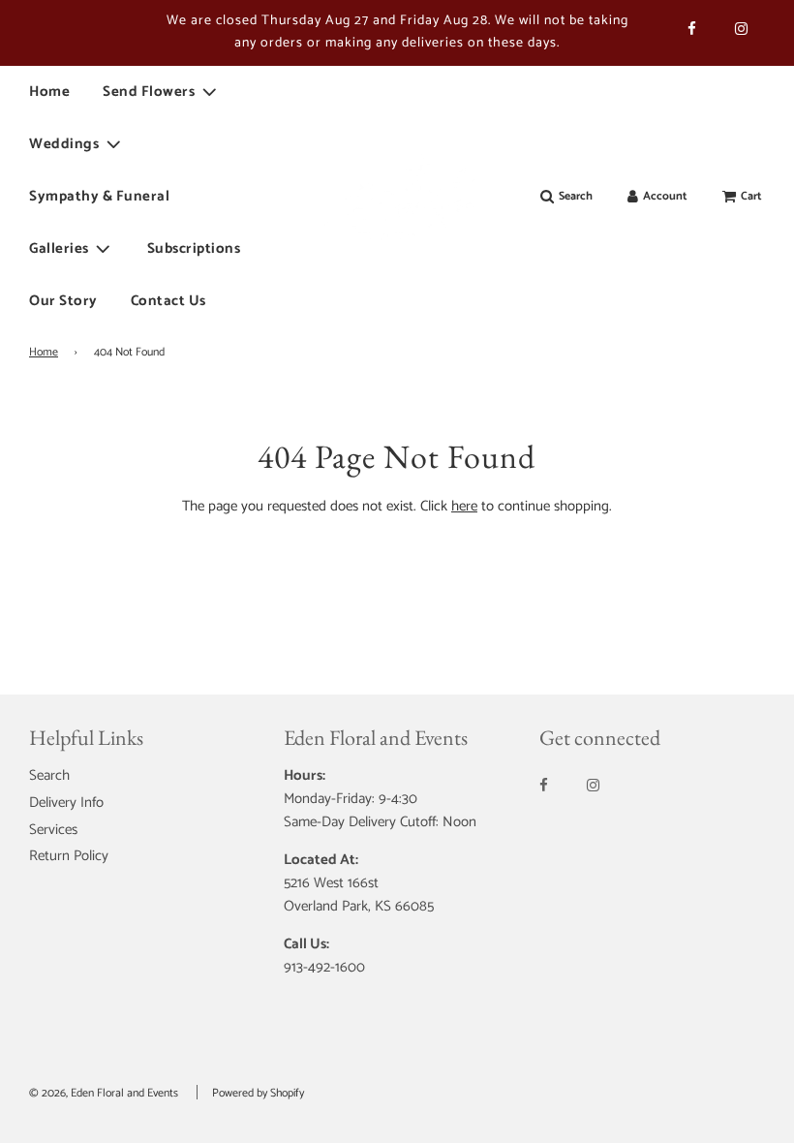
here (464, 506)
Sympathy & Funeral (99, 196)
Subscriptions (194, 248)
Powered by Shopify (258, 1093)
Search (49, 775)
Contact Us (168, 301)
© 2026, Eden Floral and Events (103, 1093)
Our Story (63, 301)
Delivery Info (66, 802)
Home (49, 91)
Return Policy (68, 856)
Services (53, 830)
